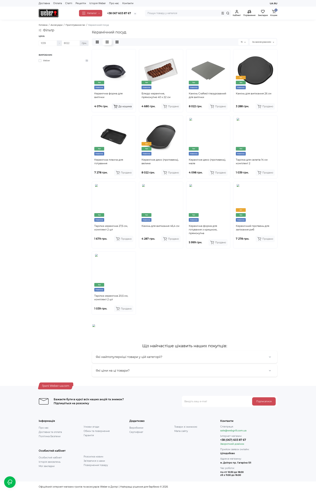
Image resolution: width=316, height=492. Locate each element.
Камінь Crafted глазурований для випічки (207, 95)
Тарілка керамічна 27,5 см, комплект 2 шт (111, 227)
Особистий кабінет (50, 457)
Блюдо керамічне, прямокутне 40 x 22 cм (156, 95)
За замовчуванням (262, 42)
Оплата (57, 3)
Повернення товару (96, 465)
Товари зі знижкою (185, 426)
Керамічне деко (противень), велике (160, 161)
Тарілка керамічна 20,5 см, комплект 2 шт (111, 297)
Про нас (114, 3)
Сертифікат (136, 432)
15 (242, 42)
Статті (68, 3)
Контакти (127, 3)
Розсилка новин (93, 456)
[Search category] (222, 13)
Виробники (136, 427)
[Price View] (117, 42)
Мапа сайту (181, 431)
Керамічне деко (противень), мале (207, 161)
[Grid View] (107, 42)
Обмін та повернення (97, 431)
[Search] (227, 13)
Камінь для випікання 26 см (253, 93)
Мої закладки (47, 466)
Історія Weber (97, 3)
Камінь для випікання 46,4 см (160, 225)
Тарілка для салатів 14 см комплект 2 (252, 161)
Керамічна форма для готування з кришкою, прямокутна (203, 229)
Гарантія (89, 435)
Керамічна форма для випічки (108, 95)
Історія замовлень (50, 461)
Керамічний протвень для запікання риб (252, 227)
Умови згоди (91, 426)
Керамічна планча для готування (108, 161)
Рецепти (81, 3)
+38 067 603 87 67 (119, 13)
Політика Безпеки (50, 436)
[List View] (97, 42)
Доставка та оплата (50, 432)
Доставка (44, 3)
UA (271, 3)
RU (275, 3)
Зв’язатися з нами (94, 460)
